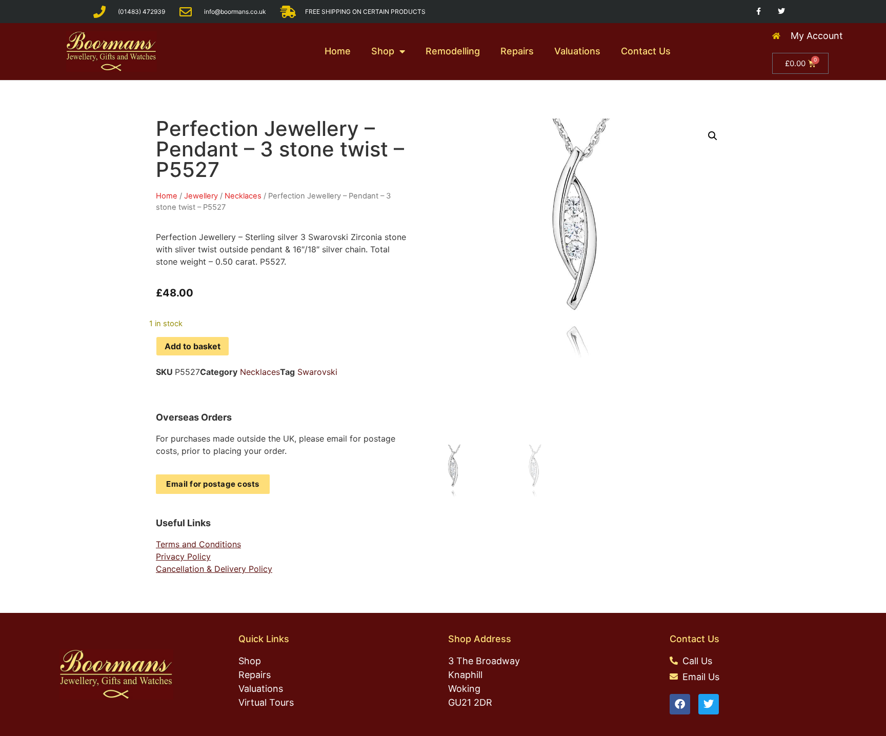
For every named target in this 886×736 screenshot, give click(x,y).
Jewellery (201, 196)
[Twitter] (781, 11)
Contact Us (646, 51)
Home (338, 51)
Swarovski (317, 372)
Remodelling (453, 51)
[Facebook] (680, 704)
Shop (382, 51)
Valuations (577, 51)
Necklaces (243, 196)
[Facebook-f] (758, 11)
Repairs (517, 51)
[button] (712, 136)
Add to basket (192, 346)
